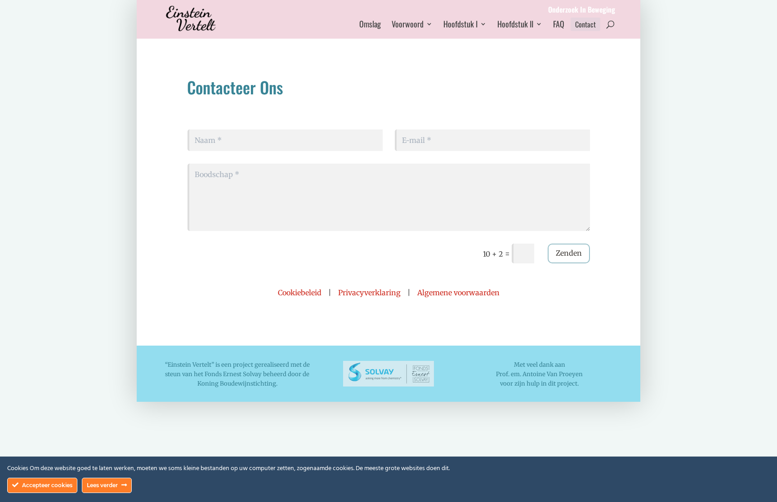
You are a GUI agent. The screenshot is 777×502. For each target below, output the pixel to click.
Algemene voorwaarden (458, 292)
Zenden (569, 253)
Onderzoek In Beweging (581, 10)
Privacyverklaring (369, 292)
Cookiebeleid (300, 292)
